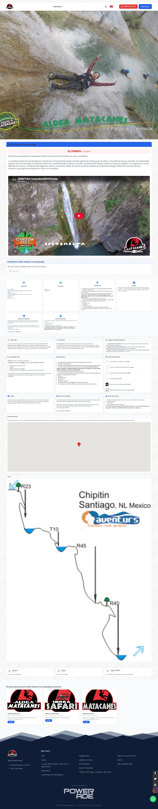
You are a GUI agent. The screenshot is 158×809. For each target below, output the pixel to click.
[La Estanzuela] (78, 794)
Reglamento (84, 755)
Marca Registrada (124, 764)
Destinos (57, 6)
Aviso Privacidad (86, 768)
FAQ (43, 755)
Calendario (45, 770)
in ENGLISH (116, 6)
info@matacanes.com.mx (19, 765)
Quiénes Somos (85, 760)
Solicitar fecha (15, 271)
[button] (155, 75)
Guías (43, 760)
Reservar (145, 6)
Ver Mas (11, 722)
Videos (120, 760)
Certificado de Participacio (52, 774)
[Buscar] (106, 6)
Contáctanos (84, 764)
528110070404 (15, 768)
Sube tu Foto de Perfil (126, 755)
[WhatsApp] (153, 799)
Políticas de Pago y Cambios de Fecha (95, 772)
